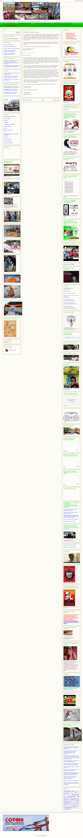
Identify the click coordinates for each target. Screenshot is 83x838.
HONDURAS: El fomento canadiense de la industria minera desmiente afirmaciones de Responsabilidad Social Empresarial (11, 62)
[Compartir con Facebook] (28, 92)
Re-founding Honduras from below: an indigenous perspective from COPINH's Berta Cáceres (71, 747)
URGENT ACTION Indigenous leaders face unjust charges (70, 513)
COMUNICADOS (75, 795)
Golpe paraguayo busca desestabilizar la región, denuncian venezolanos (11, 77)
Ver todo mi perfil (12, 350)
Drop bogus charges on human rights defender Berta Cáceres (70, 510)
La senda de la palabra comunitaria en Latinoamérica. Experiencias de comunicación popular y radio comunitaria (70, 752)
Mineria (74, 802)
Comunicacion (29, 94)
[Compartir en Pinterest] (29, 92)
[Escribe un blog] (25, 92)
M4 (4, 132)
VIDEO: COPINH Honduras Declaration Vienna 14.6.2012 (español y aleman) (71, 764)
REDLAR (5, 120)
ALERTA (76, 791)
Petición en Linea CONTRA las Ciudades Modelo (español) (10, 51)
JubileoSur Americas (8, 140)
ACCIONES (67, 791)
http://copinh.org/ (66, 297)
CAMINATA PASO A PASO (10, 25)
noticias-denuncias (74, 803)
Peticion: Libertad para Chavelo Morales (11, 48)
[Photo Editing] (68, 264)
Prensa (65, 804)
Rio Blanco (74, 806)
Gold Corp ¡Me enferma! (8, 44)
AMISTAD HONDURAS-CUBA (9, 116)
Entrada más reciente (28, 100)
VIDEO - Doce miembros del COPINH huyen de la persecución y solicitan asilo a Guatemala (71, 783)
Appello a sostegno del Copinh (69, 521)
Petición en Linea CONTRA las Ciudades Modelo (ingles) (10, 54)
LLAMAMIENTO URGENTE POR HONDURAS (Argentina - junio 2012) (11, 90)
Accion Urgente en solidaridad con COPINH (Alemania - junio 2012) (10, 93)
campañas (75, 792)
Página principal (66, 109)
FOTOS (65, 801)
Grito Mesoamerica (7, 138)
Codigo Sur (6, 136)
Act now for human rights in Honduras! (70, 519)
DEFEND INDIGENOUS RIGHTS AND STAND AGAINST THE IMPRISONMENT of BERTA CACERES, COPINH (71, 516)
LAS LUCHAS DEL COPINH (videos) (42, 23)
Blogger (45, 835)
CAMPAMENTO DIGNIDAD (9, 124)
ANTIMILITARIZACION (8, 130)
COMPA (5, 128)
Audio (64, 792)
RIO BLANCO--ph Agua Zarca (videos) (62, 23)
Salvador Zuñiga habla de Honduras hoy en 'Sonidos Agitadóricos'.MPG (71, 761)
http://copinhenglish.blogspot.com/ (69, 300)
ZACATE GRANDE (7, 126)
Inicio (43, 100)
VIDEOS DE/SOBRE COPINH (24, 23)
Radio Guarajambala (73, 804)
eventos (73, 799)
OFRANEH (6, 122)
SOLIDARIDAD (68, 808)
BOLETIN (70, 792)
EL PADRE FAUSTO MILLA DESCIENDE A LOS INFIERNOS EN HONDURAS (11, 66)
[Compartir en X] (27, 92)
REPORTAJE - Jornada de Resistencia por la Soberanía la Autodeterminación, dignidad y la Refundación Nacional (71, 773)
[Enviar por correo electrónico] (24, 92)
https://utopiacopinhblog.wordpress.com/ (70, 303)
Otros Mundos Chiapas (8, 142)
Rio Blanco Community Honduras (69, 547)
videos (66, 809)
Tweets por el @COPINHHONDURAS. (11, 38)
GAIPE (71, 801)
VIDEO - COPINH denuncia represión (70, 780)
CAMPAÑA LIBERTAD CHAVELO (10, 46)
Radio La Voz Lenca (67, 806)
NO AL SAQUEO (7, 118)
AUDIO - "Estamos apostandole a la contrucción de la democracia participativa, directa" (70, 777)
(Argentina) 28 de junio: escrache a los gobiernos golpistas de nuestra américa (11, 87)
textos (78, 807)
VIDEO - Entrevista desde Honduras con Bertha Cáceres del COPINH (71, 770)
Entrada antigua (56, 100)
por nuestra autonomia (9, 23)
